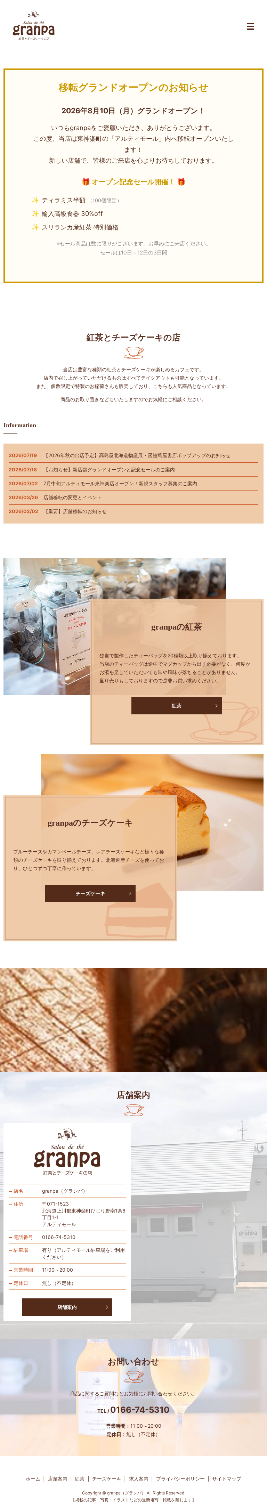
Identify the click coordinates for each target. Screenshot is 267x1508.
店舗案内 (67, 1307)
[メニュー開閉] (250, 26)
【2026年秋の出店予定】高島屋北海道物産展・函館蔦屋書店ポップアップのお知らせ (136, 455)
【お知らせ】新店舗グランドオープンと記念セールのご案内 (109, 469)
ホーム (33, 1479)
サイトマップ (226, 1479)
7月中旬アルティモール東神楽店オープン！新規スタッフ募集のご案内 (120, 483)
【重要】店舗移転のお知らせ (75, 511)
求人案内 (138, 1479)
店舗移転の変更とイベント (72, 497)
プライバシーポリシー (180, 1479)
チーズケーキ (90, 893)
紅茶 (176, 705)
